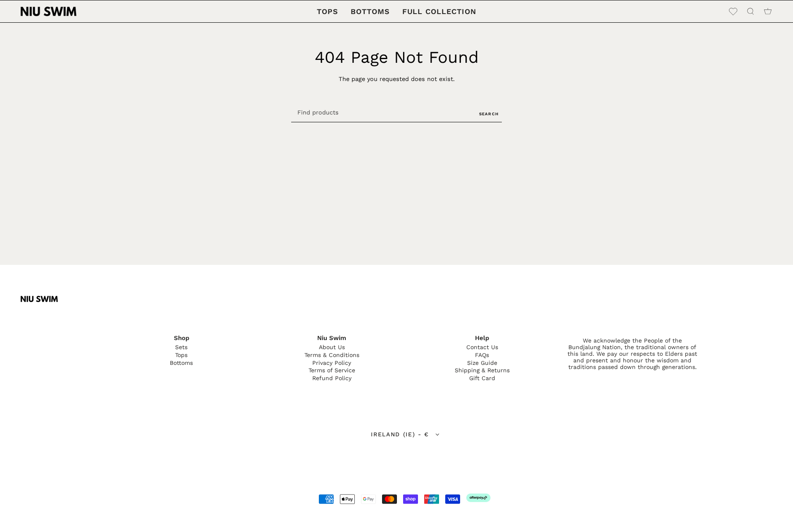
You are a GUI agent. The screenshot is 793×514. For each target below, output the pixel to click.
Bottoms (181, 362)
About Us (332, 347)
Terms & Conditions (331, 355)
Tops (181, 355)
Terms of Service (332, 370)
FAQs (482, 355)
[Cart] (767, 11)
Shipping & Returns (482, 370)
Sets (181, 347)
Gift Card (482, 378)
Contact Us (482, 347)
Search (489, 114)
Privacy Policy (331, 362)
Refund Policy (331, 378)
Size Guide (482, 362)
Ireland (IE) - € (401, 434)
